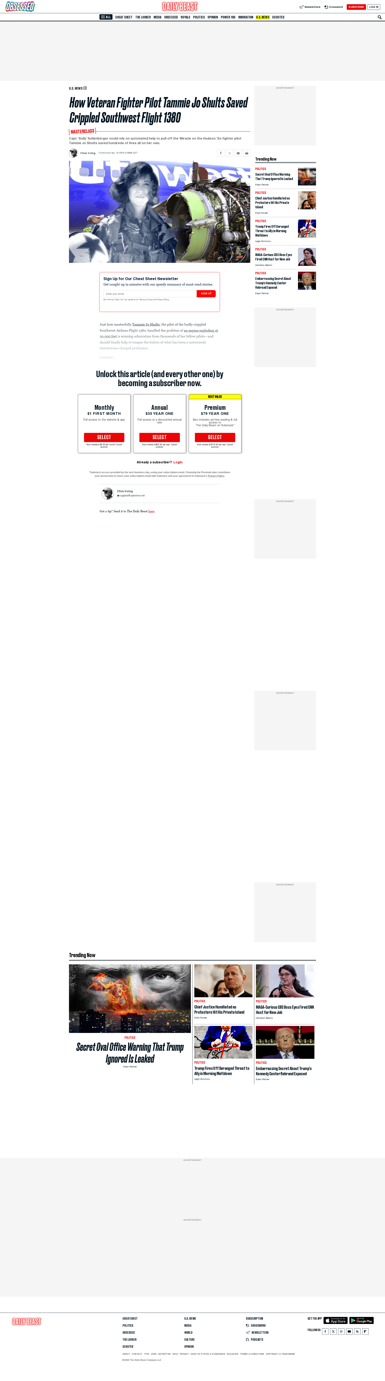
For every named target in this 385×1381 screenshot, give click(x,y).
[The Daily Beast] (180, 7)
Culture (189, 1339)
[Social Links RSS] (357, 1332)
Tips (146, 1354)
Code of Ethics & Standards (207, 1354)
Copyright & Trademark (280, 1354)
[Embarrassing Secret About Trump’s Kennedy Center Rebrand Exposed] (307, 288)
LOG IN (373, 6)
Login (177, 462)
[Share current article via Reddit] (246, 153)
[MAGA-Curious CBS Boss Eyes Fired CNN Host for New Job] (307, 264)
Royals (185, 17)
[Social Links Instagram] (341, 1332)
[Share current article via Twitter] (229, 153)
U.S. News (262, 17)
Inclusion (232, 1354)
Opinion (213, 17)
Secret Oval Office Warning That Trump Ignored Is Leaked (130, 1053)
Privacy (184, 1354)
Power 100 (228, 17)
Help (175, 1354)
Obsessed (171, 17)
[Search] (380, 17)
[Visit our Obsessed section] (33, 7)
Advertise (164, 1354)
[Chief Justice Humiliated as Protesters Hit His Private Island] (307, 208)
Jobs (154, 1354)
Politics (199, 17)
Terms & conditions (252, 1354)
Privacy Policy (163, 300)
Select (104, 437)
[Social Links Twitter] (333, 1332)
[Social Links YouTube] (349, 1332)
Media (157, 17)
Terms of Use (146, 300)
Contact (137, 1354)
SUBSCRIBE (356, 6)
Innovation (245, 17)
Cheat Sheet (124, 17)
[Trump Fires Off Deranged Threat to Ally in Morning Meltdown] (307, 236)
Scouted (278, 17)
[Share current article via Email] (238, 153)
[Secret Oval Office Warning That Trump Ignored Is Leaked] (307, 184)
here (151, 511)
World (188, 1332)
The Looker (143, 17)
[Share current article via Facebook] (220, 153)
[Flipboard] (365, 1332)
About (126, 1354)
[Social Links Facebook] (325, 1332)
